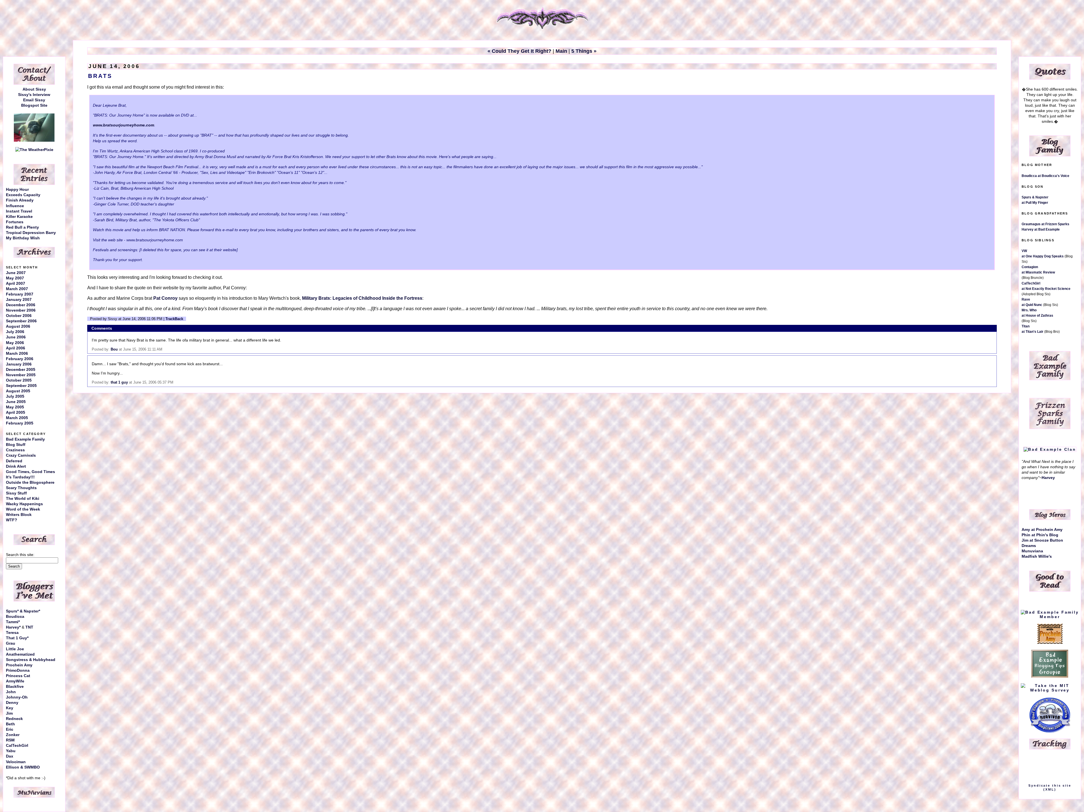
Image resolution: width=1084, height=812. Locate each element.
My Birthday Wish (23, 238)
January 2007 (19, 299)
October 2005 (19, 380)
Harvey (1048, 478)
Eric (9, 729)
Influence (15, 206)
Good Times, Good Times (30, 472)
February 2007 (19, 294)
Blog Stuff (15, 445)
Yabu (11, 751)
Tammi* (13, 622)
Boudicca (15, 616)
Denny (12, 703)
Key (9, 708)
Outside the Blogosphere (30, 482)
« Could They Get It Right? (519, 51)
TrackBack (174, 319)
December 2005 (20, 369)
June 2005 (16, 402)
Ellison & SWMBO (23, 767)
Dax (9, 756)
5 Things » (583, 51)
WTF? (11, 520)
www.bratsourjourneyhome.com (123, 125)
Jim (9, 713)
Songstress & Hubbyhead (30, 660)
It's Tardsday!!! (20, 477)
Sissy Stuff (16, 493)
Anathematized (20, 654)
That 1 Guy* (17, 638)
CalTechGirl (17, 745)
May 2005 (15, 407)
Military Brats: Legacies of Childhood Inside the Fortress (362, 298)
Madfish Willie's (1037, 556)
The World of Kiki (22, 498)
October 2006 (19, 316)
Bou (114, 349)
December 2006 (20, 305)
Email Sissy (34, 100)
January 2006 (19, 364)
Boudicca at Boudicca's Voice (1045, 176)
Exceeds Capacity (23, 195)
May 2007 (15, 278)
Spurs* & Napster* (23, 611)
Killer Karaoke (19, 217)
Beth (10, 724)
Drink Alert (16, 466)
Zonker (12, 735)
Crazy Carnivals (21, 455)
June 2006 (16, 337)
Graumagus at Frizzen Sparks (1045, 224)
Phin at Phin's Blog (1040, 535)
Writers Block (19, 515)
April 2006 (15, 348)
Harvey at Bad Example (1041, 229)
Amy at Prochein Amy (1042, 530)
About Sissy (34, 89)
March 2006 (17, 353)
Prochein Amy (19, 665)
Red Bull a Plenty (22, 227)
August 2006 (18, 326)
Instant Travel (19, 211)
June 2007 (16, 273)
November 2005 (21, 375)
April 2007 (15, 283)
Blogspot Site (34, 105)
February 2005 (19, 423)
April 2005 (15, 412)
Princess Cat (18, 676)
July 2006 (15, 332)
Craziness (15, 450)
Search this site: (20, 555)
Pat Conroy (165, 298)
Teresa (12, 633)
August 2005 (18, 391)
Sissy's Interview (34, 95)
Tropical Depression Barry (31, 233)
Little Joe (15, 649)
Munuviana (1032, 551)
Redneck (14, 719)
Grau (10, 643)
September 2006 (21, 321)
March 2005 (17, 418)
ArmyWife (15, 681)
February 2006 (19, 359)
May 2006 (15, 343)
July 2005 (15, 396)
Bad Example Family (25, 439)
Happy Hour (17, 189)
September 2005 (21, 386)
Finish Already (20, 200)
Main (561, 51)
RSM (10, 740)
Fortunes (14, 222)
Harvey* (13, 627)
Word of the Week (23, 509)
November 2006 (21, 310)
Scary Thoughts (21, 488)
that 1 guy (119, 382)
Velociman (16, 762)
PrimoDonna (18, 670)
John (11, 692)
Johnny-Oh (17, 697)
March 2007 (17, 289)
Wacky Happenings (24, 504)
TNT (29, 627)
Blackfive (15, 686)
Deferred (14, 461)
